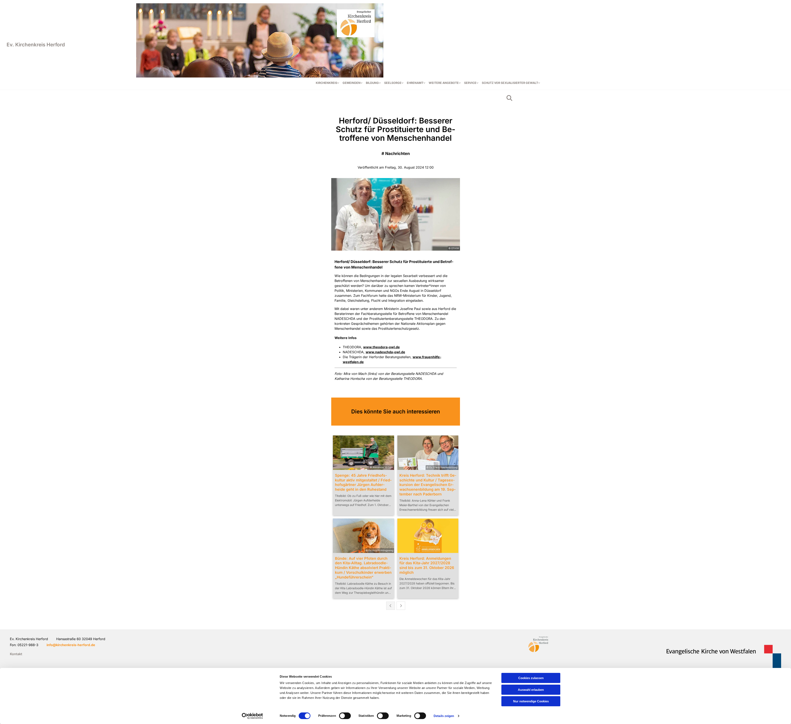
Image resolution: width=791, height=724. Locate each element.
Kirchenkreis (326, 82)
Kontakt (16, 654)
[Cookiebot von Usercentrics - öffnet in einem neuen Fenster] (252, 716)
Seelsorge (392, 82)
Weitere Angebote (444, 82)
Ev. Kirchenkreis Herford (36, 45)
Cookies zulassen (531, 678)
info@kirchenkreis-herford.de (71, 645)
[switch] (345, 715)
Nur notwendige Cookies (531, 701)
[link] (327, 83)
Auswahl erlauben (531, 689)
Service (470, 82)
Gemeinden (351, 82)
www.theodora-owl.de (381, 347)
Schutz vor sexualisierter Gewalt (510, 82)
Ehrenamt (415, 82)
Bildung (372, 82)
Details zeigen (444, 716)
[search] (509, 98)
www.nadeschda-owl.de (385, 352)
